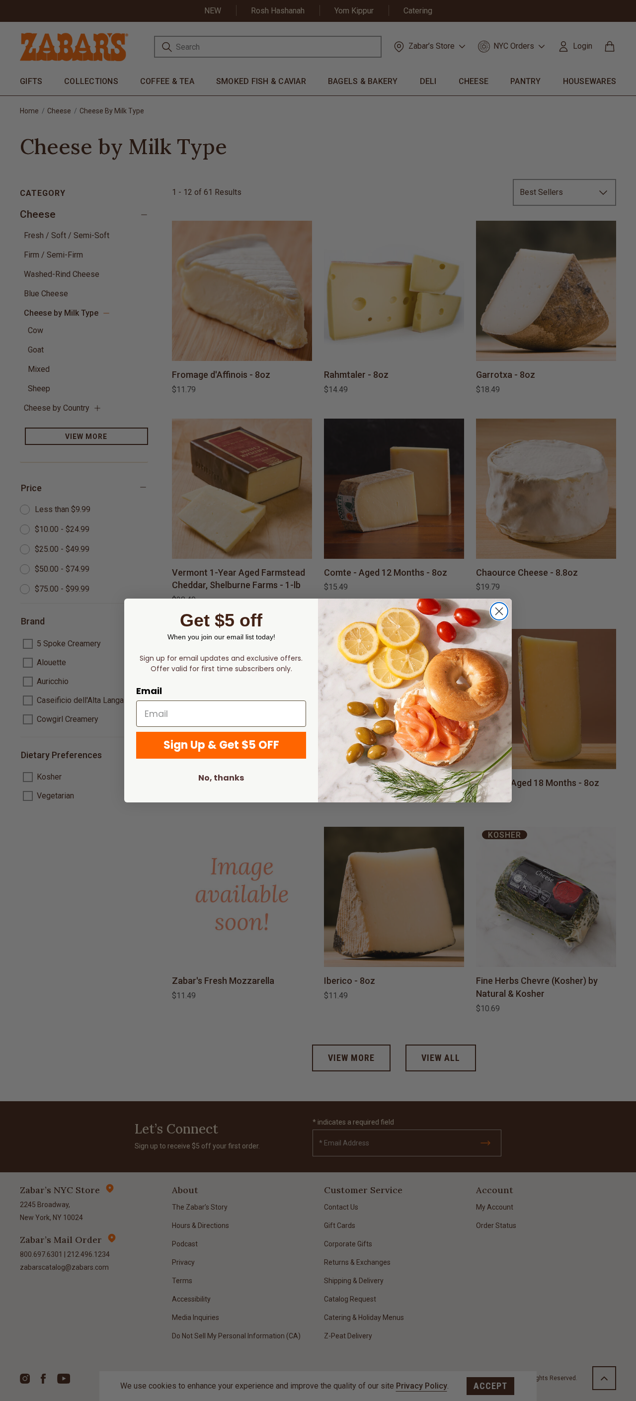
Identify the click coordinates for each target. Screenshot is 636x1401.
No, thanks (221, 778)
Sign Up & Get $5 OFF (221, 745)
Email (149, 691)
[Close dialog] (499, 611)
